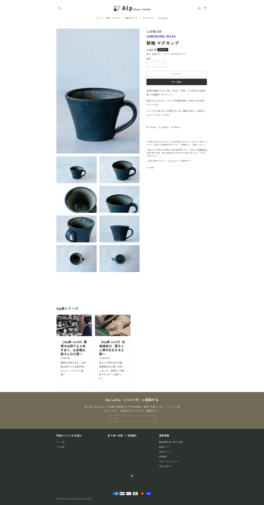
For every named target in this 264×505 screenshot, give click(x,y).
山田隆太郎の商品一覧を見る (161, 36)
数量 (148, 58)
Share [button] (151, 167)
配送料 (154, 53)
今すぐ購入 (176, 81)
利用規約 (163, 456)
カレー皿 (60, 442)
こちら (173, 160)
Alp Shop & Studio (69, 499)
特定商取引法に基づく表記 (171, 442)
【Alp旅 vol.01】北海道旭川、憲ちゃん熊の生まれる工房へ (112, 348)
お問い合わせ (165, 466)
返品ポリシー (165, 451)
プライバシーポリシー (169, 461)
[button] (59, 8)
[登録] (154, 418)
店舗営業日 (202, 149)
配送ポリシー (165, 446)
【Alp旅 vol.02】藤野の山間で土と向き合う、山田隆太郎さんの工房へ (74, 348)
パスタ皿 (60, 446)
